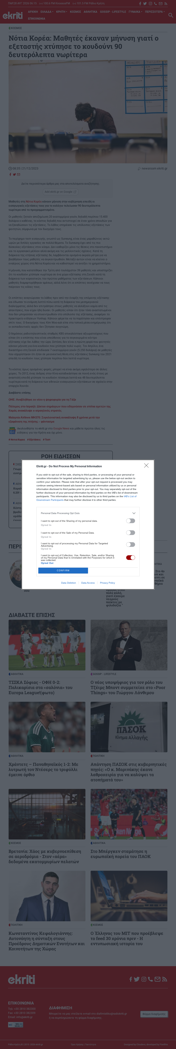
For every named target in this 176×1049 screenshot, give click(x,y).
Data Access (88, 582)
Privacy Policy (107, 582)
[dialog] (88, 524)
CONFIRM (63, 570)
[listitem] (88, 513)
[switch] (130, 520)
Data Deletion (68, 582)
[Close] (147, 466)
